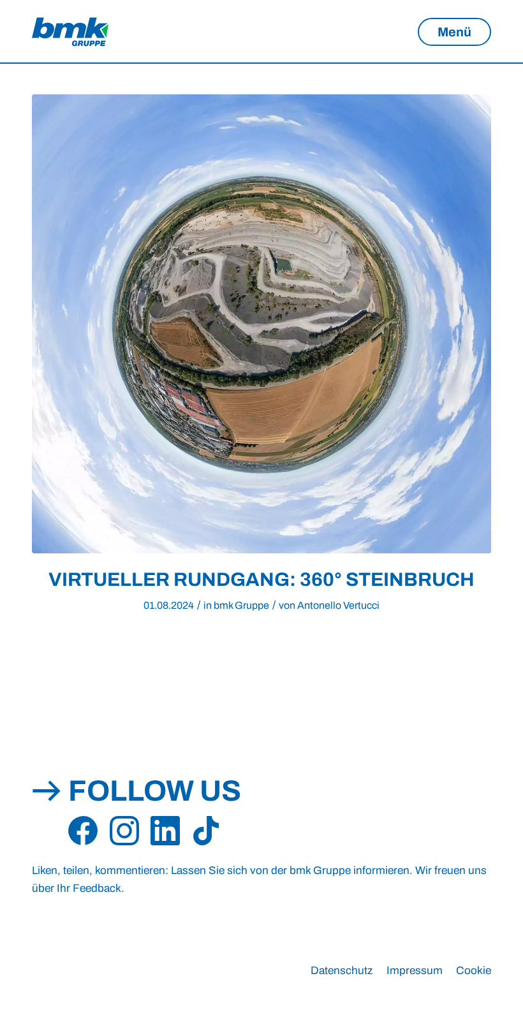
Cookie (473, 971)
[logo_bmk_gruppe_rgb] (70, 32)
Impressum (415, 971)
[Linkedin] (165, 831)
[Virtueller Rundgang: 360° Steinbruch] (261, 323)
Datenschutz (342, 971)
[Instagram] (124, 831)
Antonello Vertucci (338, 605)
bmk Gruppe (241, 605)
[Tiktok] (206, 831)
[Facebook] (83, 831)
